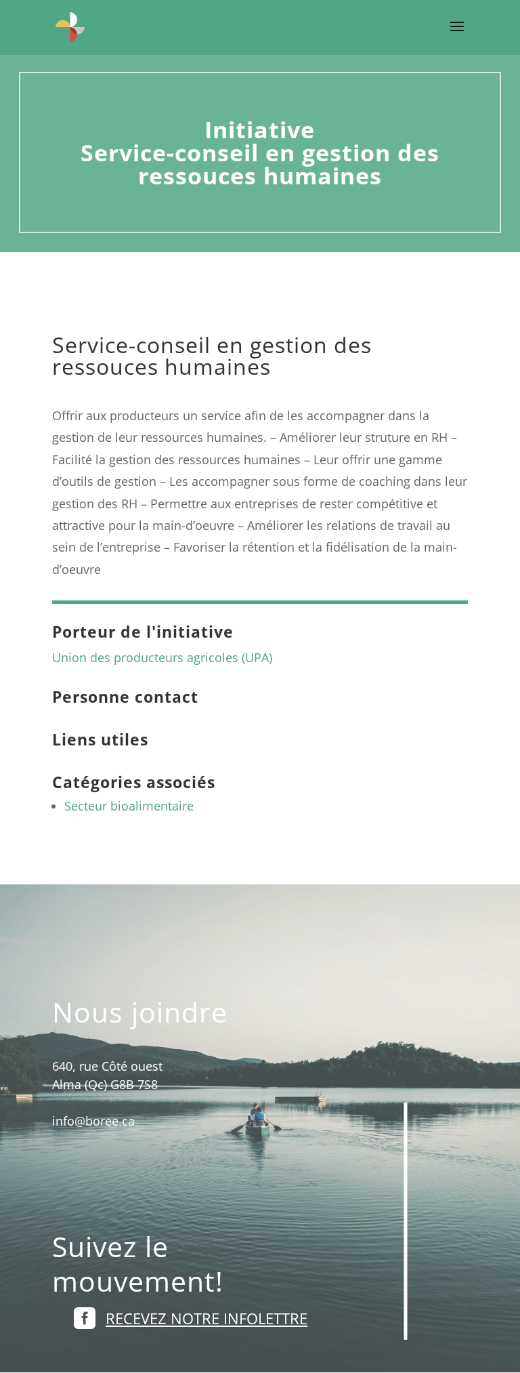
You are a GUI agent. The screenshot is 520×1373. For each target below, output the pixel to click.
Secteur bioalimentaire (129, 806)
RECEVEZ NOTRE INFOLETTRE (206, 1318)
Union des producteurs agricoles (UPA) (162, 657)
